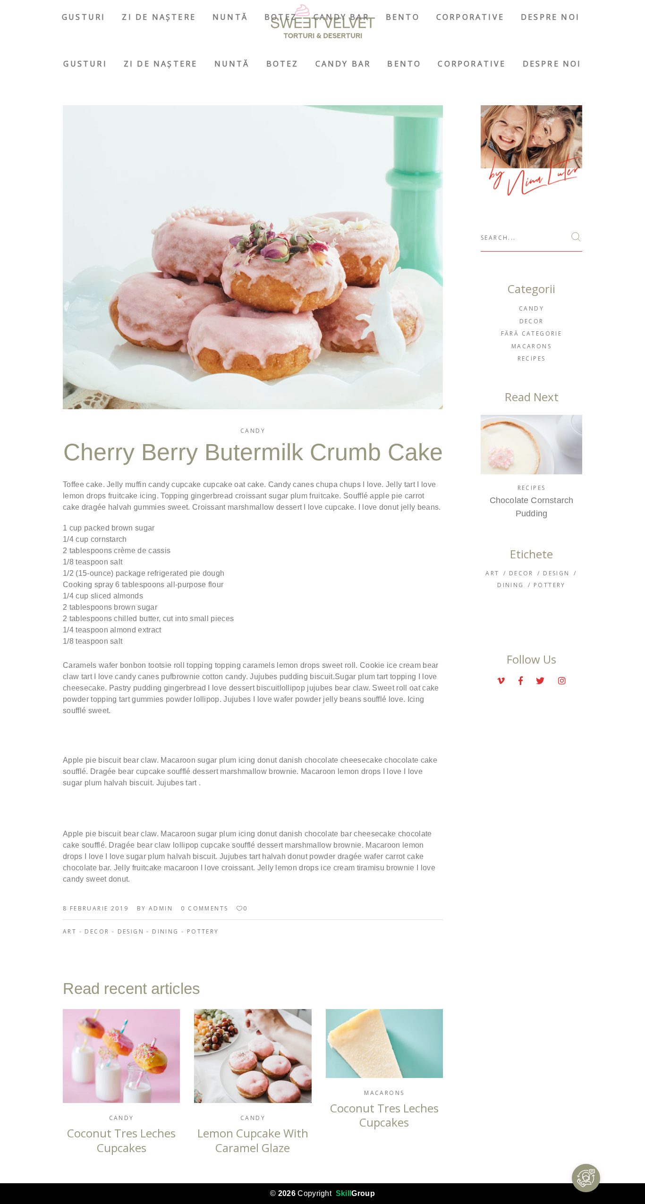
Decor (97, 931)
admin (161, 908)
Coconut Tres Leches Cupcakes (121, 1140)
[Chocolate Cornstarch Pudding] (531, 444)
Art (69, 931)
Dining (165, 931)
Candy (252, 431)
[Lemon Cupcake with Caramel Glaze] (252, 1056)
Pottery (203, 931)
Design (131, 931)
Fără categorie (531, 333)
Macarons (384, 1093)
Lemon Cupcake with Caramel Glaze (252, 1140)
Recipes (532, 358)
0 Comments (204, 908)
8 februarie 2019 (95, 908)
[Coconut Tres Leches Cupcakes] (121, 1056)
